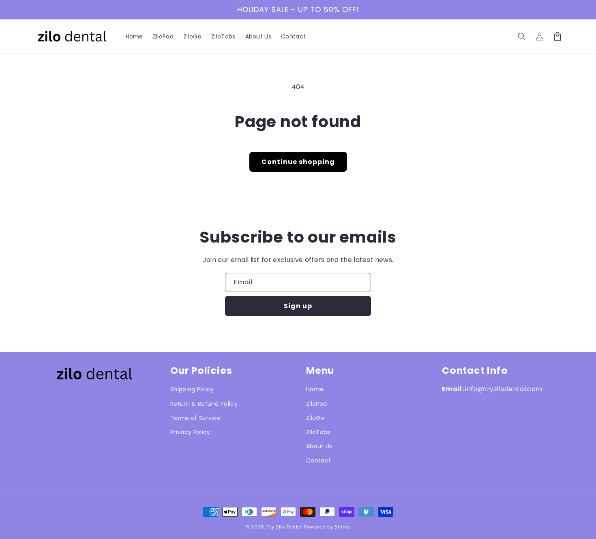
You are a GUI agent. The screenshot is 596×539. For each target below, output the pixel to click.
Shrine (342, 527)
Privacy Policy (190, 432)
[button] (522, 36)
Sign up (298, 306)
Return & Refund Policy (204, 404)
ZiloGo (315, 418)
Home (315, 389)
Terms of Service (195, 418)
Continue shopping (298, 161)
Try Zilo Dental (285, 527)
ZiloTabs (318, 432)
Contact (318, 460)
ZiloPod (316, 404)
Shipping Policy (192, 389)
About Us (319, 446)
